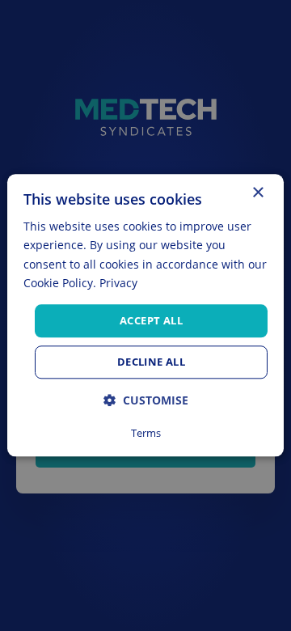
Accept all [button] (151, 320)
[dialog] (145, 315)
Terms (146, 433)
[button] (145, 401)
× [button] (257, 193)
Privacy (118, 282)
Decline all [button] (151, 362)
